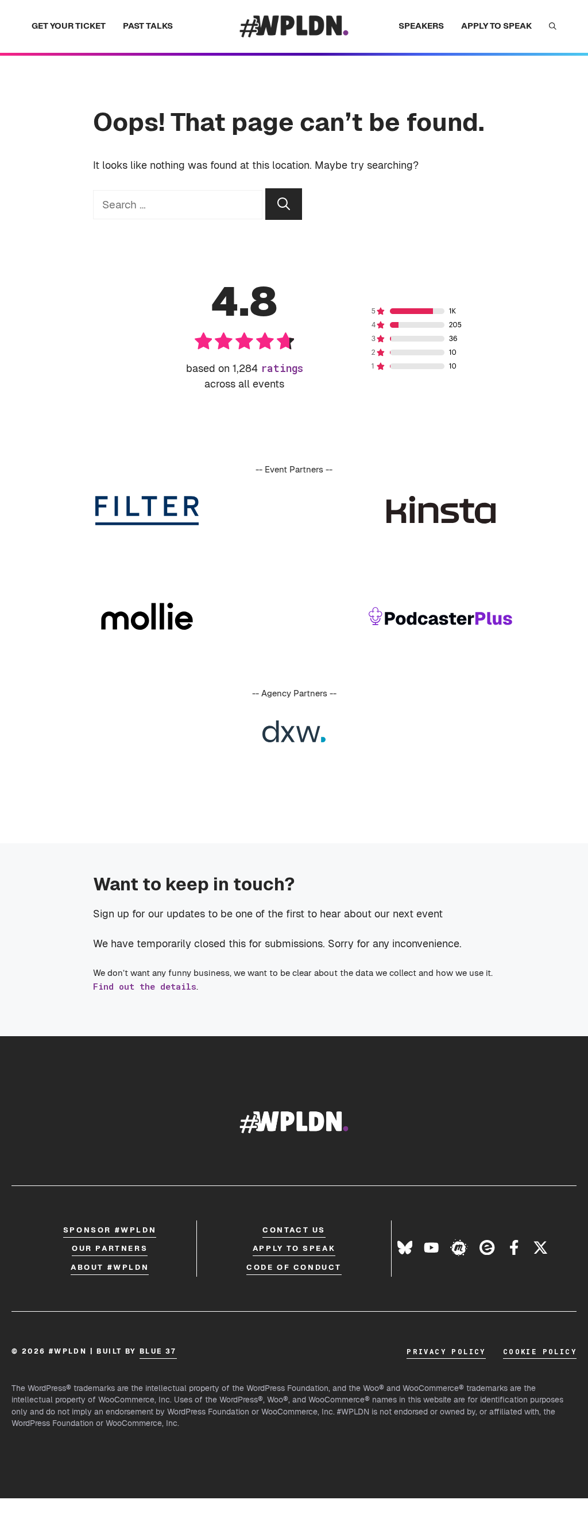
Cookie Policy (540, 1351)
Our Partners (110, 1248)
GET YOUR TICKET (69, 25)
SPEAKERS (421, 25)
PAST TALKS (148, 25)
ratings (282, 368)
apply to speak (294, 1248)
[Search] (283, 204)
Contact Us (294, 1230)
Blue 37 (158, 1351)
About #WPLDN (110, 1267)
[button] (552, 26)
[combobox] (177, 204)
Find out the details (144, 986)
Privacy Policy (446, 1351)
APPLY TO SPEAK (496, 25)
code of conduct (294, 1267)
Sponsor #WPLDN (109, 1230)
